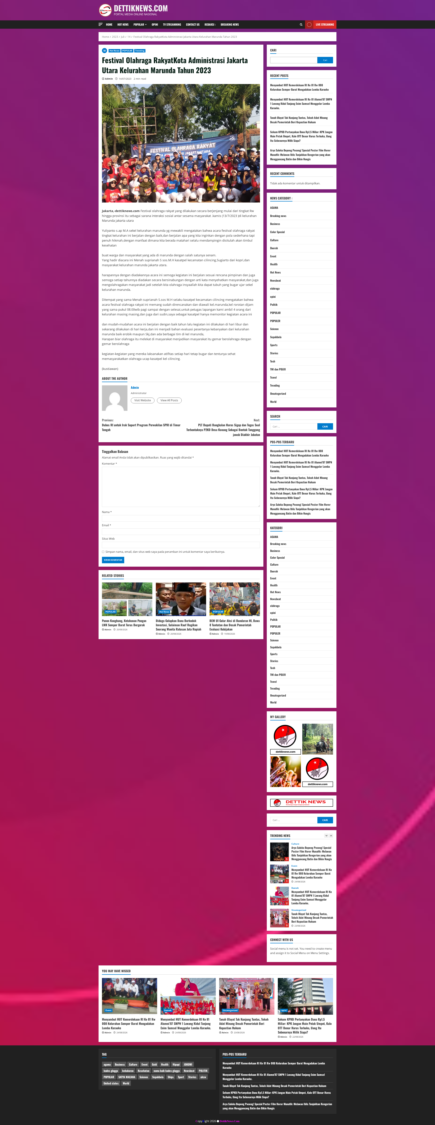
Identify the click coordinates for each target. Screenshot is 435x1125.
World (273, 402)
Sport (181, 1077)
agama (107, 1064)
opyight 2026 (206, 1121)
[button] (101, 24)
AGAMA (274, 208)
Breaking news (230, 24)
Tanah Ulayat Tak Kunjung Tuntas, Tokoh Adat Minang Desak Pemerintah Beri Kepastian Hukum (299, 120)
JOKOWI (188, 1064)
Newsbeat (275, 280)
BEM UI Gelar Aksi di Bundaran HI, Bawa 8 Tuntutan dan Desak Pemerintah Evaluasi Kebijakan (235, 624)
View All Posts (169, 400)
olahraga (275, 288)
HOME (109, 24)
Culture (274, 240)
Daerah (274, 248)
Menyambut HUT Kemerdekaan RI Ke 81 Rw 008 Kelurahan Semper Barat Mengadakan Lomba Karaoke (299, 87)
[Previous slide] (326, 836)
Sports (273, 345)
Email (106, 525)
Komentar (109, 463)
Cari (273, 50)
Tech (272, 361)
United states (111, 1083)
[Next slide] (331, 836)
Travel (273, 377)
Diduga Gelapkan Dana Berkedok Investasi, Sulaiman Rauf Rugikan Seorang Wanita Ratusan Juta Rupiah (178, 624)
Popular (139, 24)
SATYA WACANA (126, 1077)
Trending (140, 50)
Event (273, 256)
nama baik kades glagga (167, 1071)
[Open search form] (301, 24)
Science (274, 329)
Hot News (122, 24)
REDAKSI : (210, 24)
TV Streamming (172, 24)
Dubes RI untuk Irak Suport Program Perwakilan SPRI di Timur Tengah (141, 425)
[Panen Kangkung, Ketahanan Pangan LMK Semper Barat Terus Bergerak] (127, 599)
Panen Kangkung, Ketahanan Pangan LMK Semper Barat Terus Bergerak (124, 622)
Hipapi (176, 1064)
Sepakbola (275, 337)
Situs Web (108, 539)
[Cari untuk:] (293, 426)
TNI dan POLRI (278, 369)
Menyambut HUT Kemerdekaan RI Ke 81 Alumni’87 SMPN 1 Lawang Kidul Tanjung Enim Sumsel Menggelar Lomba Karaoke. (301, 103)
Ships (171, 1077)
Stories (274, 353)
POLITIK (203, 1071)
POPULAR (127, 50)
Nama (107, 512)
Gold (154, 1064)
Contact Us (192, 24)
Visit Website (142, 400)
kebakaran (128, 1071)
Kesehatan (143, 1071)
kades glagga (111, 1071)
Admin (109, 78)
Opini (155, 24)
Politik (273, 305)
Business (275, 224)
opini (273, 297)
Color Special (277, 232)
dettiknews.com (141, 8)
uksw (203, 1077)
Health (273, 264)
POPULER (275, 321)
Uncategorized (278, 393)
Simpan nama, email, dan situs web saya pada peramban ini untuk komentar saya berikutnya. (165, 552)
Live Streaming (325, 24)
